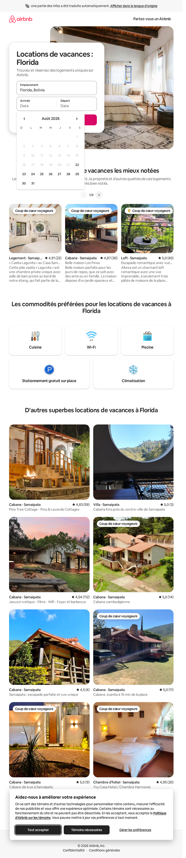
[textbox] (36, 106)
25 (42, 174)
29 (77, 174)
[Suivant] (99, 195)
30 (24, 183)
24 (33, 174)
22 (77, 165)
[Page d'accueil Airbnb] (20, 19)
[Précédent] (83, 195)
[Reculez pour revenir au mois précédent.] (24, 118)
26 (50, 174)
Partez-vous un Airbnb (152, 19)
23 (24, 174)
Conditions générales (104, 850)
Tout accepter (38, 830)
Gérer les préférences (135, 830)
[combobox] (56, 90)
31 (32, 183)
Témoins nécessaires (86, 830)
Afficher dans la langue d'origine (133, 6)
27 (59, 174)
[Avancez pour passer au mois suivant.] (76, 118)
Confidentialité (74, 850)
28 (68, 174)
